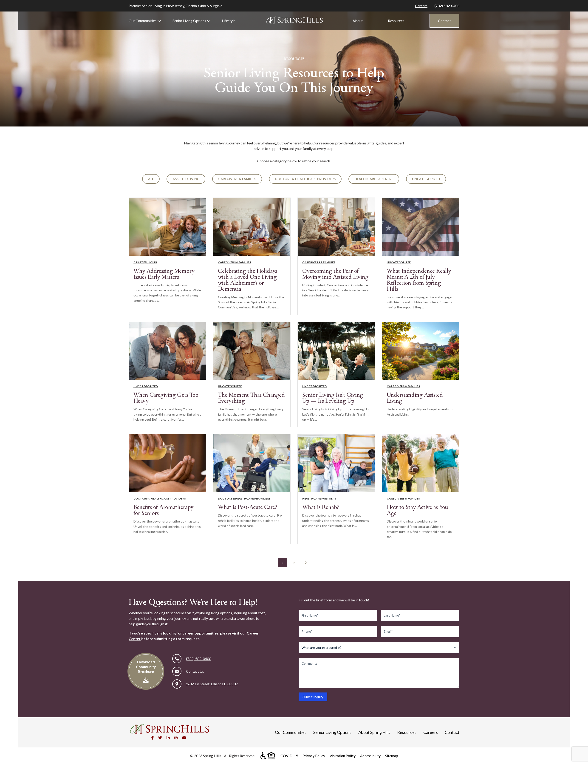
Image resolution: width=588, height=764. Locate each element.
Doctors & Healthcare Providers (305, 179)
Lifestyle (228, 20)
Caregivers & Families (237, 179)
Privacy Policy (313, 755)
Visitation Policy (343, 755)
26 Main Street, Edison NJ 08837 (212, 684)
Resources (396, 20)
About (358, 20)
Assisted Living (185, 179)
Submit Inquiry (312, 697)
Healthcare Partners (373, 179)
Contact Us (195, 671)
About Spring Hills (374, 732)
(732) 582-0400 (446, 5)
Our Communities (142, 20)
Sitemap (391, 755)
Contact (444, 20)
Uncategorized (426, 179)
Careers (421, 5)
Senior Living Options (189, 20)
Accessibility (370, 755)
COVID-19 (289, 755)
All (151, 179)
